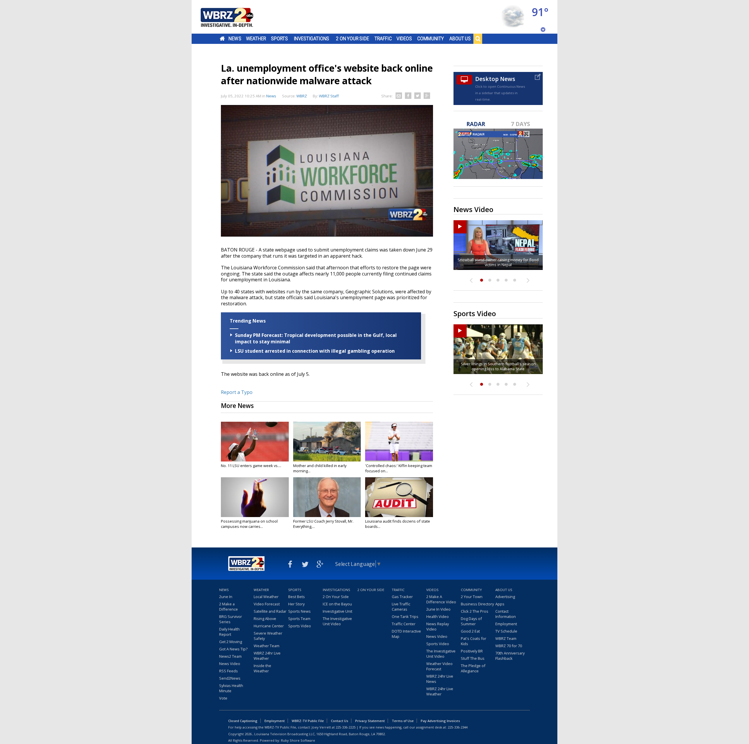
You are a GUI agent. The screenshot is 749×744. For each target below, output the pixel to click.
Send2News (229, 678)
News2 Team (230, 656)
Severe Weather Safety (268, 636)
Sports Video (299, 625)
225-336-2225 (345, 727)
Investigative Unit (337, 611)
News (235, 39)
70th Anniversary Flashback (510, 655)
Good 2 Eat (470, 631)
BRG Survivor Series (230, 619)
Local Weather (266, 596)
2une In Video (438, 609)
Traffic (383, 39)
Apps (499, 604)
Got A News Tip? (233, 649)
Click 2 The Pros (474, 611)
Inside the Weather (262, 668)
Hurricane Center (269, 625)
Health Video (437, 616)
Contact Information (505, 614)
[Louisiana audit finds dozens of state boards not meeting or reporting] (399, 497)
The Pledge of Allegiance (473, 668)
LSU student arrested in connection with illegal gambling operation (315, 351)
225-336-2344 (458, 727)
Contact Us (339, 721)
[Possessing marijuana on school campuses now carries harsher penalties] (255, 497)
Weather (256, 39)
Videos (404, 39)
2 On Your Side (352, 39)
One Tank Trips (405, 616)
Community (430, 39)
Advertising (505, 596)
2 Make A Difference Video (441, 599)
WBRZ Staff (329, 96)
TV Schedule (506, 631)
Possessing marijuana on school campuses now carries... (249, 524)
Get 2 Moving (230, 641)
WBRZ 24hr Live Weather (267, 655)
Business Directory (477, 604)
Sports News (299, 611)
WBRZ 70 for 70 (508, 645)
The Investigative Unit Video (337, 621)
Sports (279, 39)
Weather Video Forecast (439, 666)
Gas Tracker (402, 596)
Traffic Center (403, 623)
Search (477, 39)
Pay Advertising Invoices (440, 721)
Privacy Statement (370, 721)
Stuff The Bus (473, 658)
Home (222, 39)
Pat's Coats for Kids (473, 641)
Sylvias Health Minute (231, 688)
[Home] (234, 17)
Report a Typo (236, 392)
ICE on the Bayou (337, 604)
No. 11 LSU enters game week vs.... (251, 465)
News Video (229, 663)
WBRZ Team (505, 638)
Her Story (296, 604)
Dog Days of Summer (471, 621)
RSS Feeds (228, 671)
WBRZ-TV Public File (308, 721)
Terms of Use (403, 721)
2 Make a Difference (228, 606)
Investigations (311, 39)
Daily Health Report (229, 631)
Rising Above (265, 618)
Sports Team (299, 618)
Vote (223, 698)
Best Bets (296, 596)
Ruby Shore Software (298, 740)
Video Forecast (267, 604)
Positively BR (472, 651)
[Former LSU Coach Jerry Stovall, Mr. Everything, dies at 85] (327, 497)
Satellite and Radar (270, 611)
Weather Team (266, 645)
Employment (506, 623)
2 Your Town (471, 596)
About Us (460, 39)
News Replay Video (437, 626)
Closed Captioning (242, 721)
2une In (225, 596)
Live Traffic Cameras (401, 606)
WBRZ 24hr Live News (439, 679)
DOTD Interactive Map (406, 633)
